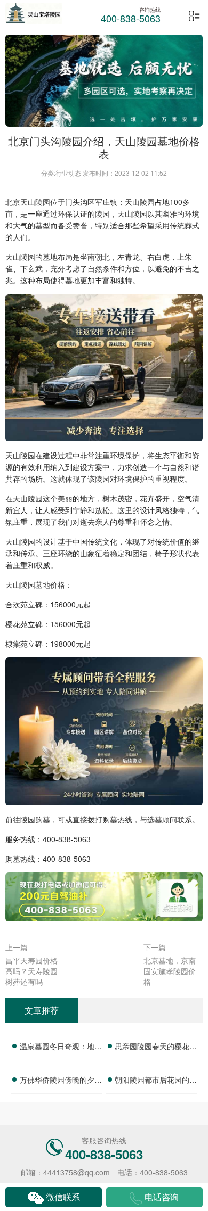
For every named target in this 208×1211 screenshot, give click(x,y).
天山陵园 (35, 201)
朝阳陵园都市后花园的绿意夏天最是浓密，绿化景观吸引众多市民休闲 (156, 1081)
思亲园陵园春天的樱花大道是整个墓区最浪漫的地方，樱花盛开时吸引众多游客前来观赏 (156, 1048)
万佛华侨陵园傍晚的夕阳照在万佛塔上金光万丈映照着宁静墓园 (61, 1081)
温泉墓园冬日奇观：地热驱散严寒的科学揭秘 (61, 1048)
